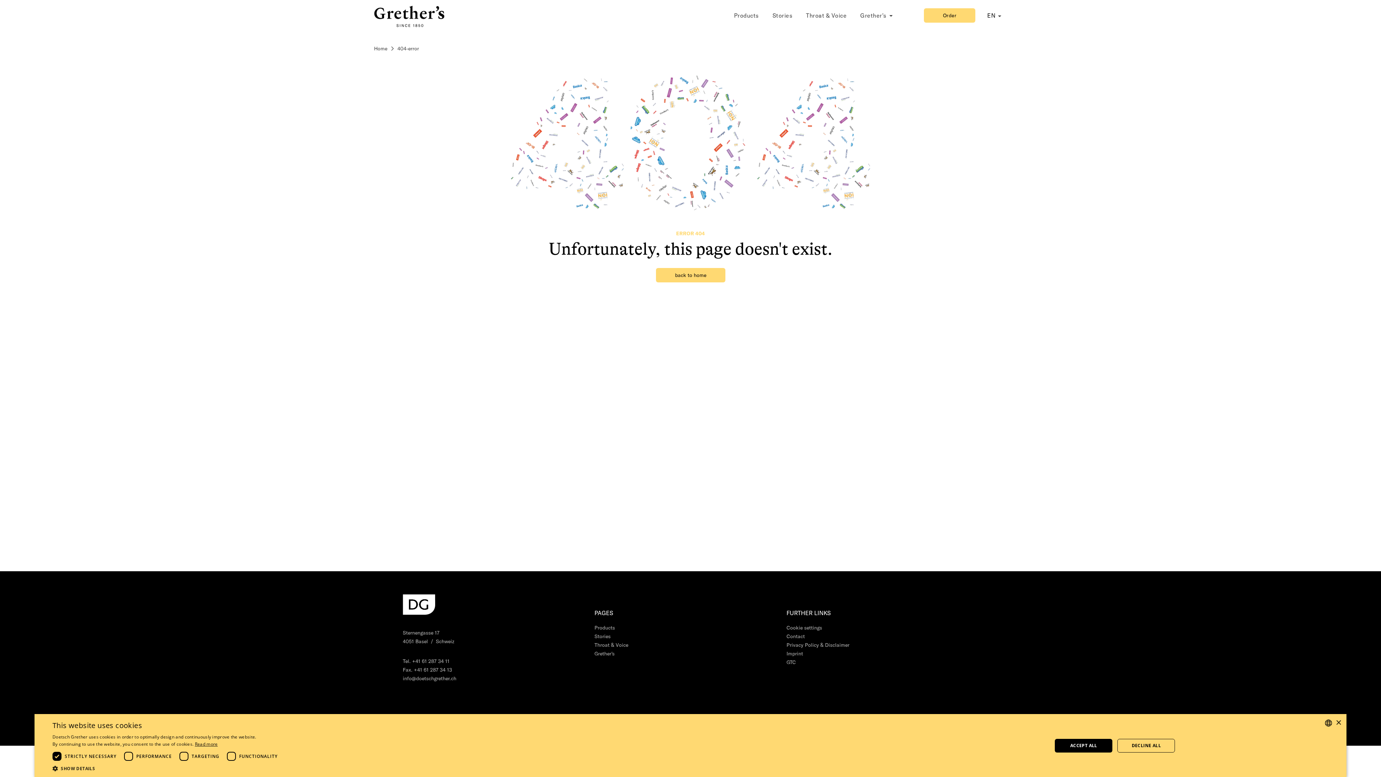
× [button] (1338, 723)
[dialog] (690, 745)
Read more (206, 744)
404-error (408, 48)
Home (380, 48)
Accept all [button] (1083, 745)
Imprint (795, 653)
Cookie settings (804, 627)
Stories (782, 15)
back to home (690, 275)
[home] (410, 15)
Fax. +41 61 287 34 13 (427, 670)
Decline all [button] (1146, 745)
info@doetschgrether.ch (429, 678)
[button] (167, 768)
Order (950, 15)
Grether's (604, 653)
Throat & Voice (826, 15)
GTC (791, 662)
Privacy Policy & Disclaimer (818, 645)
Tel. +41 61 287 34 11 (426, 661)
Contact (796, 636)
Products (746, 15)
